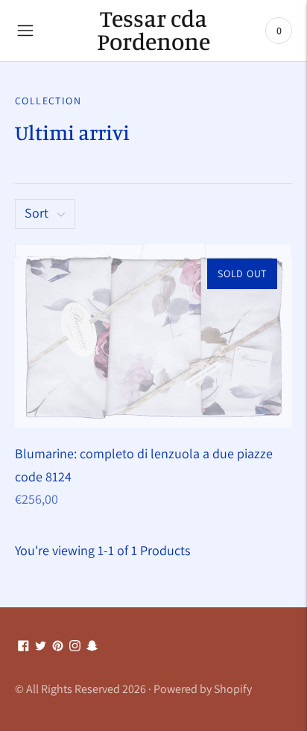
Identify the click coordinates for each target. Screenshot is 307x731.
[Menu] (25, 30)
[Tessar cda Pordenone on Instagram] (74, 646)
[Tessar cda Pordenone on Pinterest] (57, 646)
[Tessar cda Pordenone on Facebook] (23, 646)
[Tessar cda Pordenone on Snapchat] (92, 646)
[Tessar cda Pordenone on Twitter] (40, 646)
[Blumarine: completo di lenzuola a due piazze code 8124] (153, 336)
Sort (36, 212)
